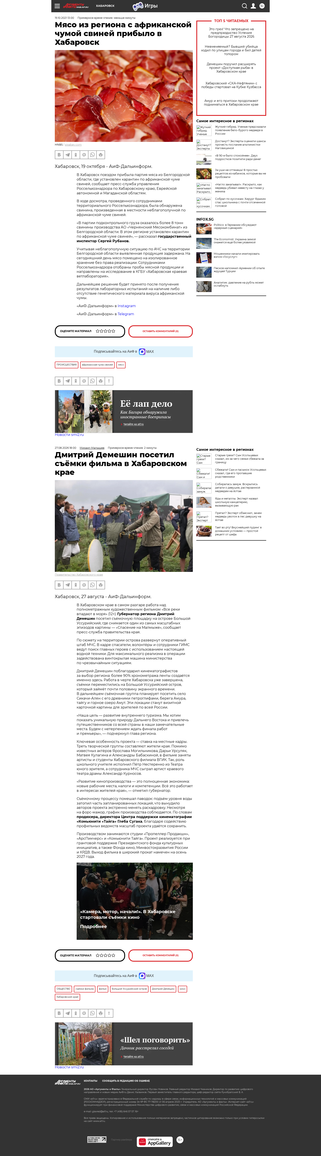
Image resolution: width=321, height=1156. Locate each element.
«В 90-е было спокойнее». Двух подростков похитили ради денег (238, 157)
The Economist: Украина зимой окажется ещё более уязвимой (235, 241)
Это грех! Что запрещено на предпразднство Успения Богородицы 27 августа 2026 (231, 32)
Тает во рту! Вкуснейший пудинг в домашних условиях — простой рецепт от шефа (238, 531)
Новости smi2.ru (69, 435)
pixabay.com (73, 144)
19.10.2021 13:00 (64, 17)
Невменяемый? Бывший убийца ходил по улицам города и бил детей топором (231, 50)
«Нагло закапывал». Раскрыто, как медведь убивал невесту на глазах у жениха (239, 188)
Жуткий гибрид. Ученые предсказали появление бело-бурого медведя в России (240, 130)
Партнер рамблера (121, 1139)
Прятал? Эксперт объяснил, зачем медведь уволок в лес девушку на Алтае (238, 516)
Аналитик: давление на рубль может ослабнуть (239, 284)
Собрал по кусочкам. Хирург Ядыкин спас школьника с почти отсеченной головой (240, 202)
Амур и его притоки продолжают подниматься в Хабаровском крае (231, 102)
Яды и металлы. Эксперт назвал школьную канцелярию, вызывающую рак (236, 502)
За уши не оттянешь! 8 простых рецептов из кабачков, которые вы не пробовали (240, 173)
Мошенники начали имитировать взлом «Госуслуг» (237, 255)
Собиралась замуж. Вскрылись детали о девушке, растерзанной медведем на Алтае (237, 487)
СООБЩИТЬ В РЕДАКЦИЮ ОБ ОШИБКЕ (126, 1080)
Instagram (127, 306)
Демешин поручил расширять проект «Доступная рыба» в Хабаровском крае (231, 67)
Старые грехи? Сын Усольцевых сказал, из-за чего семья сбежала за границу (239, 459)
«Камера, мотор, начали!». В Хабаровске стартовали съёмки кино (128, 914)
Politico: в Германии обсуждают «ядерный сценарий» (235, 226)
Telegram (126, 314)
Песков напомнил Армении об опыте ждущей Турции (239, 270)
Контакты (90, 1080)
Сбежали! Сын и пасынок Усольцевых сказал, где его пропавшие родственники (240, 473)
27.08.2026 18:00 (65, 447)
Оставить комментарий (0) (161, 331)
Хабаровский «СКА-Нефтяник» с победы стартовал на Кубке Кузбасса (231, 85)
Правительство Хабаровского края (79, 574)
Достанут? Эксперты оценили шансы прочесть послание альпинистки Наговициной (240, 144)
